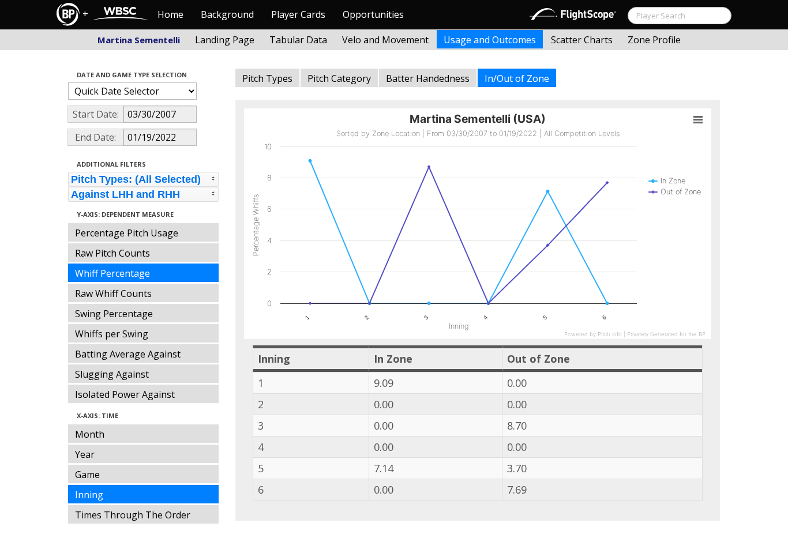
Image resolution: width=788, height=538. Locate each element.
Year (85, 454)
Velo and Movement (385, 39)
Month (89, 434)
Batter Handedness (428, 78)
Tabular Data (298, 39)
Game (87, 474)
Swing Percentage (114, 313)
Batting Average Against (128, 354)
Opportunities (373, 14)
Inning (89, 494)
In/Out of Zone (517, 78)
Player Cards (298, 14)
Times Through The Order (132, 515)
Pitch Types (267, 78)
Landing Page (224, 39)
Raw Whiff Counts (113, 293)
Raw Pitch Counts (112, 253)
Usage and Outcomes (490, 39)
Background (227, 14)
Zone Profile (654, 39)
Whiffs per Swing (111, 334)
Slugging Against (112, 374)
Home (170, 14)
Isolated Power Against (125, 394)
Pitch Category (339, 78)
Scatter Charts (582, 39)
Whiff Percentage (112, 273)
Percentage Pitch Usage (126, 233)
